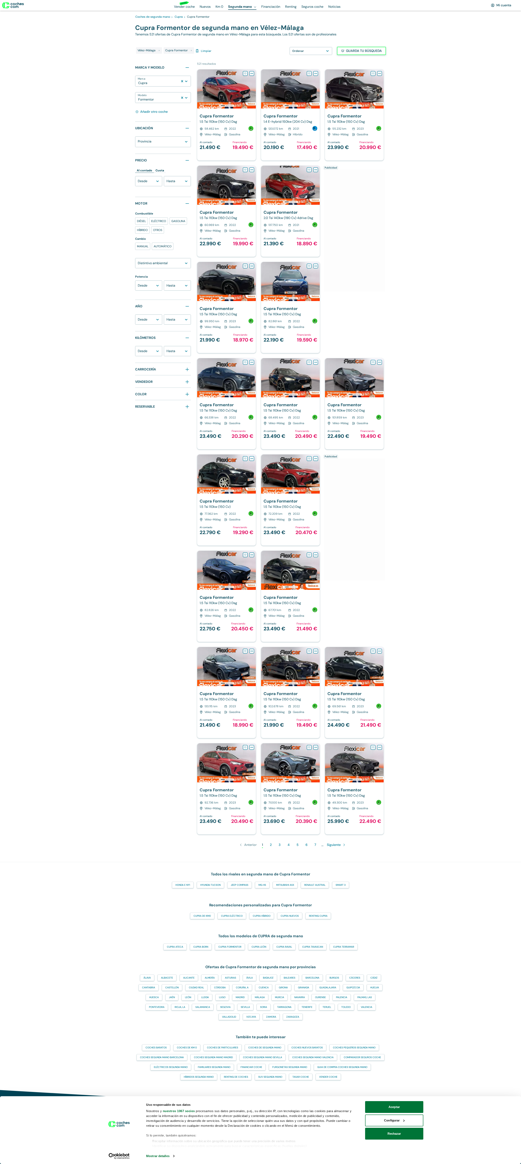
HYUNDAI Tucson (210, 885)
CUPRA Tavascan (312, 946)
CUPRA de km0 (202, 916)
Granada (303, 987)
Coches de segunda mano (264, 1047)
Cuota (159, 170)
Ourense (320, 997)
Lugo (222, 997)
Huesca (154, 997)
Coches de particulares (222, 1047)
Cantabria (148, 987)
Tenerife (307, 1007)
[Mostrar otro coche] (226, 105)
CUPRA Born (200, 946)
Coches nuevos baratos (307, 1047)
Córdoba (220, 987)
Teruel (327, 1007)
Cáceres (354, 977)
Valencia (366, 1007)
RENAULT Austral (314, 885)
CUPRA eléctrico (232, 916)
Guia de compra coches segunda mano (342, 1067)
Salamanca (202, 1007)
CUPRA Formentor (229, 946)
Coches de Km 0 (187, 1047)
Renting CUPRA (318, 916)
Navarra (299, 997)
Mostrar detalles (158, 1156)
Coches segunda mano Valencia (313, 1057)
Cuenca (264, 987)
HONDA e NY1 (182, 885)
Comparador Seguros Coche (362, 1057)
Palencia (341, 997)
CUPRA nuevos (290, 916)
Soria (263, 1007)
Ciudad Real (196, 987)
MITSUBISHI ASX (285, 885)
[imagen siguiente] (252, 89)
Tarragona (284, 1007)
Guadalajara (327, 987)
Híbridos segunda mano (199, 1077)
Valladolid (229, 1016)
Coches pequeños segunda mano (354, 1047)
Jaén (172, 997)
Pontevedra (156, 1007)
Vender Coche (328, 1077)
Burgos (334, 977)
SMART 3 (341, 885)
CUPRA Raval (284, 946)
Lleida (205, 997)
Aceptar (394, 1107)
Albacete (167, 977)
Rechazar (394, 1133)
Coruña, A (242, 987)
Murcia (279, 997)
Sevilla (245, 1007)
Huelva (374, 987)
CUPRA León (259, 946)
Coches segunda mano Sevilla (262, 1057)
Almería (210, 977)
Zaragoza (292, 1016)
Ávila (249, 977)
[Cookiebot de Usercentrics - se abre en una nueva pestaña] (119, 1156)
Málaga (260, 997)
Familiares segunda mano (214, 1067)
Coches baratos (156, 1047)
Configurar (392, 1120)
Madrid (240, 997)
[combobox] (138, 83)
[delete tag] (159, 50)
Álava (147, 977)
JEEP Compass (239, 885)
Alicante (189, 977)
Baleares (289, 977)
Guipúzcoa (353, 987)
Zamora (271, 1016)
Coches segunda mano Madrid (213, 1057)
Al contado (144, 170)
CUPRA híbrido (261, 916)
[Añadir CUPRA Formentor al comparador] (251, 73)
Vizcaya (251, 1016)
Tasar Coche (300, 1077)
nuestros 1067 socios (179, 1111)
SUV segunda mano (270, 1077)
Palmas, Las (364, 997)
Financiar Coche (251, 1067)
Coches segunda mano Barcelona (162, 1057)
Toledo (346, 1007)
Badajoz (268, 977)
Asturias (230, 977)
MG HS (262, 885)
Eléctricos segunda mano (171, 1067)
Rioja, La (180, 1007)
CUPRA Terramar (343, 946)
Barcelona (312, 977)
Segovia (225, 1007)
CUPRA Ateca (175, 946)
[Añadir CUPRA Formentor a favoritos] (245, 73)
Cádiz (374, 977)
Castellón (172, 987)
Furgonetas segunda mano (289, 1067)
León (188, 997)
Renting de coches (236, 1077)
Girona (283, 987)
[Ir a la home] (13, 5)
